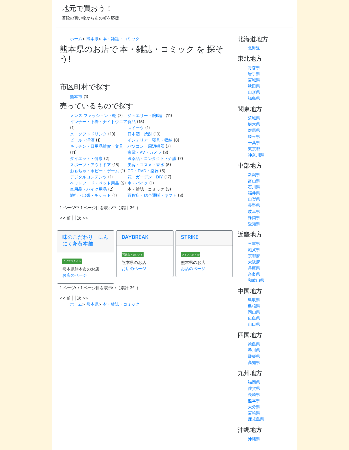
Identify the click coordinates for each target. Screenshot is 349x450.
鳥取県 (254, 299)
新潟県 (254, 174)
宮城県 (254, 79)
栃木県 (254, 124)
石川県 (254, 186)
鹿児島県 (256, 419)
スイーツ (135, 127)
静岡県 (254, 217)
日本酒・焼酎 (139, 133)
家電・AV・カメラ (144, 152)
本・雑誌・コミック (121, 38)
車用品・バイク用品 (88, 189)
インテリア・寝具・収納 (149, 140)
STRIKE (190, 237)
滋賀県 (254, 249)
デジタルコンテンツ (88, 176)
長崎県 (254, 394)
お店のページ (74, 275)
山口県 (254, 324)
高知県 (254, 362)
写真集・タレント (132, 254)
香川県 (254, 350)
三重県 (254, 243)
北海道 (254, 47)
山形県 (254, 92)
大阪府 (254, 261)
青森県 (254, 67)
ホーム (76, 38)
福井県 (254, 193)
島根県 (254, 305)
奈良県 (254, 274)
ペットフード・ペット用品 (94, 183)
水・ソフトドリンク (88, 133)
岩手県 (254, 73)
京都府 (254, 255)
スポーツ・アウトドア (90, 164)
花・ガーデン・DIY (145, 176)
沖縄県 (254, 438)
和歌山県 (256, 280)
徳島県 (254, 344)
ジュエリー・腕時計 (145, 115)
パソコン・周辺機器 (145, 146)
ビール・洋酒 (82, 140)
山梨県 (254, 199)
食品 (131, 121)
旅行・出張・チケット (90, 195)
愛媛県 (254, 356)
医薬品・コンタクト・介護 (152, 158)
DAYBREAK (135, 237)
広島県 (254, 318)
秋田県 (254, 86)
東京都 (254, 148)
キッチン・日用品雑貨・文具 (96, 146)
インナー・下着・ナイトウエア (98, 121)
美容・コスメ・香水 (145, 164)
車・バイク (137, 183)
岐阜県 (254, 211)
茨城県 (254, 118)
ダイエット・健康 (86, 158)
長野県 (254, 205)
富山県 (254, 180)
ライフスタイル (72, 261)
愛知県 (254, 223)
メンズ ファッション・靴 (93, 115)
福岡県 (254, 382)
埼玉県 (254, 136)
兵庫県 (254, 268)
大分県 (254, 406)
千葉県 (254, 142)
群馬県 (254, 130)
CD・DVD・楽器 (143, 170)
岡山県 (254, 312)
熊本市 (76, 96)
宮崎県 (254, 412)
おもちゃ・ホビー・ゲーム (94, 170)
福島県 (254, 98)
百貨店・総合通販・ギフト (152, 195)
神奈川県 (256, 154)
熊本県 (92, 38)
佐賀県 (254, 388)
